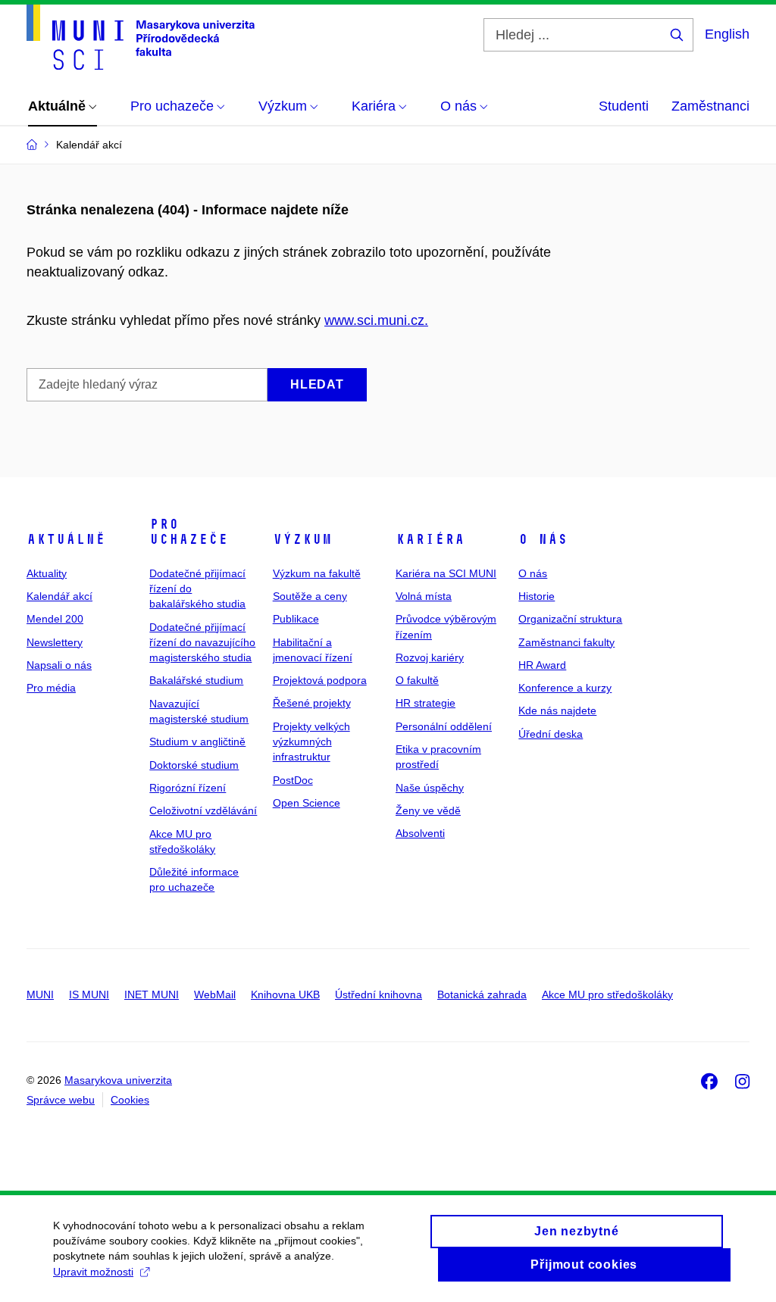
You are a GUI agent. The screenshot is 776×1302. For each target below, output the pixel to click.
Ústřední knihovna (378, 994)
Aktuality (47, 573)
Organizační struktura (570, 619)
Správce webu (61, 1100)
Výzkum (302, 539)
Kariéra (430, 539)
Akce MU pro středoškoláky (607, 994)
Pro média (51, 688)
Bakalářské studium (196, 680)
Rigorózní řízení (187, 788)
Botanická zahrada (482, 994)
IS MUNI (89, 994)
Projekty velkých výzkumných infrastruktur (311, 741)
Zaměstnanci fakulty (566, 642)
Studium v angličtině (197, 741)
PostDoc (293, 780)
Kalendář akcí (59, 596)
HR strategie (425, 703)
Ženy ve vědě (428, 810)
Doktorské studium (194, 765)
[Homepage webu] (141, 37)
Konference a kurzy (565, 688)
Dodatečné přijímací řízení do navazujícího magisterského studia (202, 642)
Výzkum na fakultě (317, 573)
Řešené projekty (312, 703)
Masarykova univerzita (118, 1080)
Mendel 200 (55, 619)
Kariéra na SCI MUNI (446, 573)
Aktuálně (66, 539)
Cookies (130, 1100)
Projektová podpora (320, 680)
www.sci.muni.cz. (376, 320)
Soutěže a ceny (310, 596)
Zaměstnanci (710, 106)
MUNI (40, 994)
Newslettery (55, 642)
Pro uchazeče (188, 532)
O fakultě (417, 680)
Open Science (306, 803)
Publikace (296, 619)
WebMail (215, 994)
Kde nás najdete (557, 710)
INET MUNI (151, 994)
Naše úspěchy (430, 788)
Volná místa (424, 596)
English (727, 34)
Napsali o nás (59, 665)
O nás (543, 539)
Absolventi (420, 833)
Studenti (624, 106)
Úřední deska (550, 734)
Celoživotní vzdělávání (203, 810)
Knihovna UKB (285, 994)
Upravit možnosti (93, 1272)
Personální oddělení (444, 726)
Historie (536, 596)
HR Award (542, 665)
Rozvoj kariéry (430, 657)
